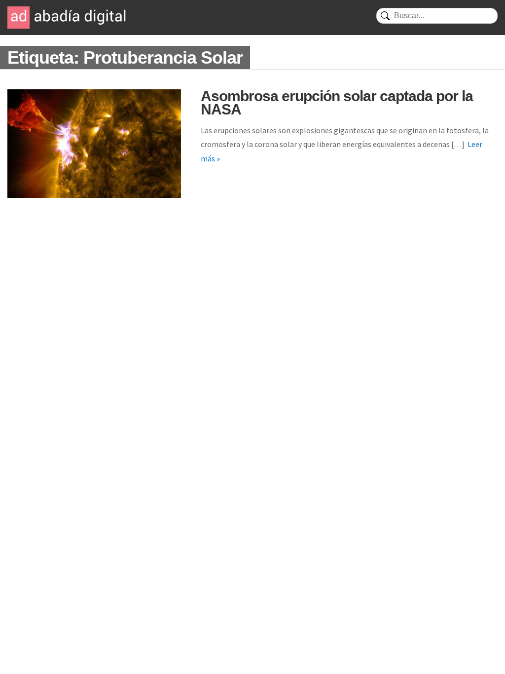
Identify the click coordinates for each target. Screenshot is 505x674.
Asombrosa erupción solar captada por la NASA (337, 102)
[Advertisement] (252, 292)
